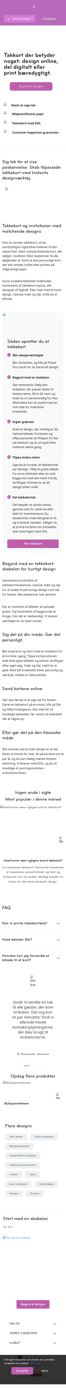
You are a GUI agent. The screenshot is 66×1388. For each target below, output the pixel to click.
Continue (49, 19)
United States (21, 19)
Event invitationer (18, 1184)
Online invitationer (43, 1137)
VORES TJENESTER (23, 1333)
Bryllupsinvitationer (19, 1146)
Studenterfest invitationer (23, 1156)
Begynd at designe (31, 86)
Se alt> (8, 1227)
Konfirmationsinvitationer (22, 1165)
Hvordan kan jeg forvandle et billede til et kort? (25, 958)
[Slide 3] (39, 1066)
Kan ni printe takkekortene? (24, 923)
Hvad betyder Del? (17, 940)
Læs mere (35, 1363)
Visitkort (14, 1174)
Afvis (44, 1371)
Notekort (14, 1193)
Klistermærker (46, 1184)
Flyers (33, 1174)
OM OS (15, 1323)
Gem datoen (16, 1137)
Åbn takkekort (33, 543)
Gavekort (34, 1193)
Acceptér (22, 1371)
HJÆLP (15, 1343)
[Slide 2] (33, 1066)
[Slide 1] (26, 1066)
